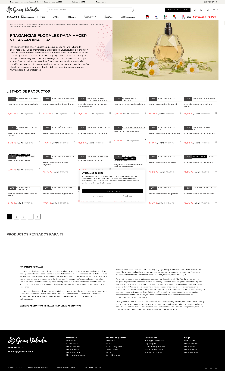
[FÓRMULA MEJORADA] (24, 156)
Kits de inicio (72, 343)
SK (156, 18)
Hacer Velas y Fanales (35, 25)
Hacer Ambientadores (76, 355)
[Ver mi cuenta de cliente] (202, 10)
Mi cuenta (110, 340)
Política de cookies (153, 352)
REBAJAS (212, 17)
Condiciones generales (155, 346)
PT (174, 18)
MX (165, 18)
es (214, 9)
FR (183, 18)
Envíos (108, 343)
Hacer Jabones (73, 346)
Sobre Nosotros (112, 355)
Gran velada (189, 340)
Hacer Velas (189, 346)
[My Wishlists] (195, 10)
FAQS (108, 352)
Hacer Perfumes (73, 352)
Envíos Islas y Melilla (114, 346)
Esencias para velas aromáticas (80, 25)
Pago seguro (151, 343)
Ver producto (24, 181)
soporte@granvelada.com (20, 352)
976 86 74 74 (212, 2)
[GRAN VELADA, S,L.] (26, 9)
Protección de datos (154, 349)
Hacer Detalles (191, 352)
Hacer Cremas (72, 349)
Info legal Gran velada (154, 340)
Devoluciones (111, 349)
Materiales (71, 340)
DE (147, 18)
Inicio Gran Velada (17, 25)
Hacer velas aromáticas (55, 25)
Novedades (199, 17)
